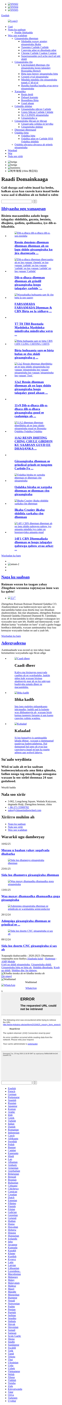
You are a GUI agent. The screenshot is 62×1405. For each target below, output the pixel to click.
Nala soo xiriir (15, 156)
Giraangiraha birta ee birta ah (16, 967)
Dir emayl (6, 976)
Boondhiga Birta (30, 100)
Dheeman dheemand (25, 129)
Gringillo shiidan (23, 106)
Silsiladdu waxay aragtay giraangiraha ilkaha (34, 43)
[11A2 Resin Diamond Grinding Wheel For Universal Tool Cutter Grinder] (34, 431)
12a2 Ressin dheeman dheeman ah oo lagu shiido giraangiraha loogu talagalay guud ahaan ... (33, 387)
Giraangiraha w (29, 118)
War (10, 153)
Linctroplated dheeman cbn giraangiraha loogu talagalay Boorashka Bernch (36, 68)
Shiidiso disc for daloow (24, 970)
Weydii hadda (8, 787)
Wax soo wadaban (17, 35)
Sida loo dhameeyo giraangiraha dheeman (30, 875)
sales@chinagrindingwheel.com (24, 810)
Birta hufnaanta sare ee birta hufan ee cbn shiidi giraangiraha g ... (34, 354)
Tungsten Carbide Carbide (35, 47)
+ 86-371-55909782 (18, 807)
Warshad (12, 150)
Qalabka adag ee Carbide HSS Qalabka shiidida (37, 140)
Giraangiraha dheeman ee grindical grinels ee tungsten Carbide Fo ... (33, 464)
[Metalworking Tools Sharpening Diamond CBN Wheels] (34, 480)
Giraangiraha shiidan (32, 126)
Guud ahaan (27, 103)
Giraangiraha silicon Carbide (36, 109)
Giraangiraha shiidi (41, 964)
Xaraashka (20, 91)
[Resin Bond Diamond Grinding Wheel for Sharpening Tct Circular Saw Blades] (34, 235)
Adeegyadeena (13, 643)
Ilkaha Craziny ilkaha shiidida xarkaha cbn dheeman (30, 513)
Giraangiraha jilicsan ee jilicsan (31, 121)
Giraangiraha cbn (24, 62)
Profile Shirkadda (24, 32)
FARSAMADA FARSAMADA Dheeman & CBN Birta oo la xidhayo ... (33, 307)
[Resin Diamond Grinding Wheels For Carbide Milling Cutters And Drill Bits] (34, 271)
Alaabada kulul (35, 958)
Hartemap (50, 958)
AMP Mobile (8, 961)
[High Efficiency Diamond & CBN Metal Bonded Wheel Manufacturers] (34, 297)
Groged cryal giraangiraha (34, 76)
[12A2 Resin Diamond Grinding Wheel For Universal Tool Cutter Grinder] (34, 375)
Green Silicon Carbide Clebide (37, 112)
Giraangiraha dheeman (26, 38)
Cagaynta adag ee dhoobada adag (38, 50)
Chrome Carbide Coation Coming (39, 53)
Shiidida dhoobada (42, 967)
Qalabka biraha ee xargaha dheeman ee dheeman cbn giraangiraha (33, 490)
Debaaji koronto (29, 97)
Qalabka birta (22, 132)
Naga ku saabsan (17, 29)
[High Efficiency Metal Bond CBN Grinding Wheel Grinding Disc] (34, 344)
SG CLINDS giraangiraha (35, 115)
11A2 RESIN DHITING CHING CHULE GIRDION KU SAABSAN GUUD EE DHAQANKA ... (34, 443)
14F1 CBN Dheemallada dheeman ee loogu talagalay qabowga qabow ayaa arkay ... (34, 544)
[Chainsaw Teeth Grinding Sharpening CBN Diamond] (34, 503)
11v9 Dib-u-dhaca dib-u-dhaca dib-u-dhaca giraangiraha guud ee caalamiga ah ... (31, 411)
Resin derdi (27, 94)
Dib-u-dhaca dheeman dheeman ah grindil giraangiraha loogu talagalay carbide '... (30, 283)
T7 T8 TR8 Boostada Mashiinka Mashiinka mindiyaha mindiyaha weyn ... (34, 329)
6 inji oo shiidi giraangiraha (15, 964)
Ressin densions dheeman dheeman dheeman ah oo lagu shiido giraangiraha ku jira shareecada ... (34, 248)
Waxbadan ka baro (11, 555)
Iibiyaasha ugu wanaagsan (23, 208)
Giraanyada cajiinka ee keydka (37, 123)
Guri (10, 26)
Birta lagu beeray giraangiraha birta (39, 73)
